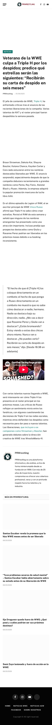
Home (8, 706)
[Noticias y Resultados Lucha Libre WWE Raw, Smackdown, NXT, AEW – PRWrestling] (26, 4)
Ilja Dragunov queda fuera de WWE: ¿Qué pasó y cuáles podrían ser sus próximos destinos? (25, 622)
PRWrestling (8, 94)
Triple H (38, 101)
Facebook (16, 710)
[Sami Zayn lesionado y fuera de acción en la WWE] (26, 648)
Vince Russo (36, 207)
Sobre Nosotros (32, 710)
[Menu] (4, 4)
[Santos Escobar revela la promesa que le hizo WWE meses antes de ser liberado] (26, 517)
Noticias (8, 52)
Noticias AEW (37, 706)
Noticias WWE (20, 706)
